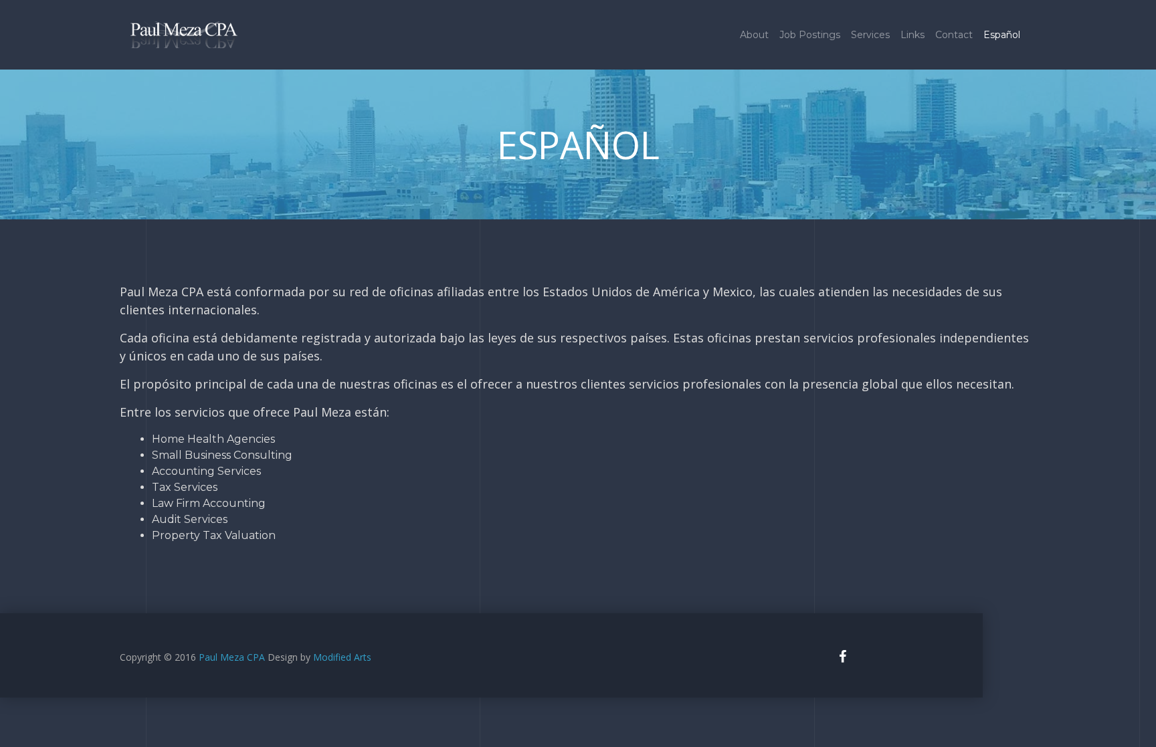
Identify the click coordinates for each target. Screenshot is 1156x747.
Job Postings (809, 35)
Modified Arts (342, 657)
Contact (954, 35)
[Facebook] (842, 656)
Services (870, 35)
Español (1001, 35)
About (754, 35)
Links (912, 35)
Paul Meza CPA (233, 657)
